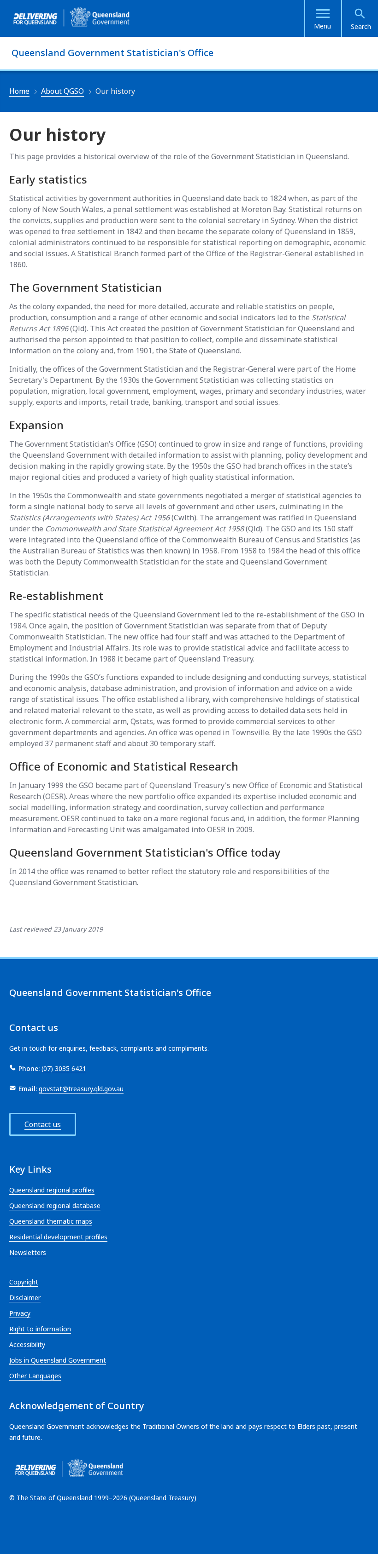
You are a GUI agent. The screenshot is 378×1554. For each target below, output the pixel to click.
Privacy (19, 1313)
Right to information (40, 1328)
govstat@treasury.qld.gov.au (81, 1088)
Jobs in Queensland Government (57, 1360)
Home (19, 91)
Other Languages (35, 1375)
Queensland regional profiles (51, 1190)
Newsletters (27, 1252)
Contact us (42, 1124)
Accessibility (27, 1344)
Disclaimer (25, 1297)
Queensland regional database (54, 1205)
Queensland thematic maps (50, 1221)
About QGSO (62, 91)
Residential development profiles (58, 1236)
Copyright (23, 1282)
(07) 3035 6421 (63, 1068)
